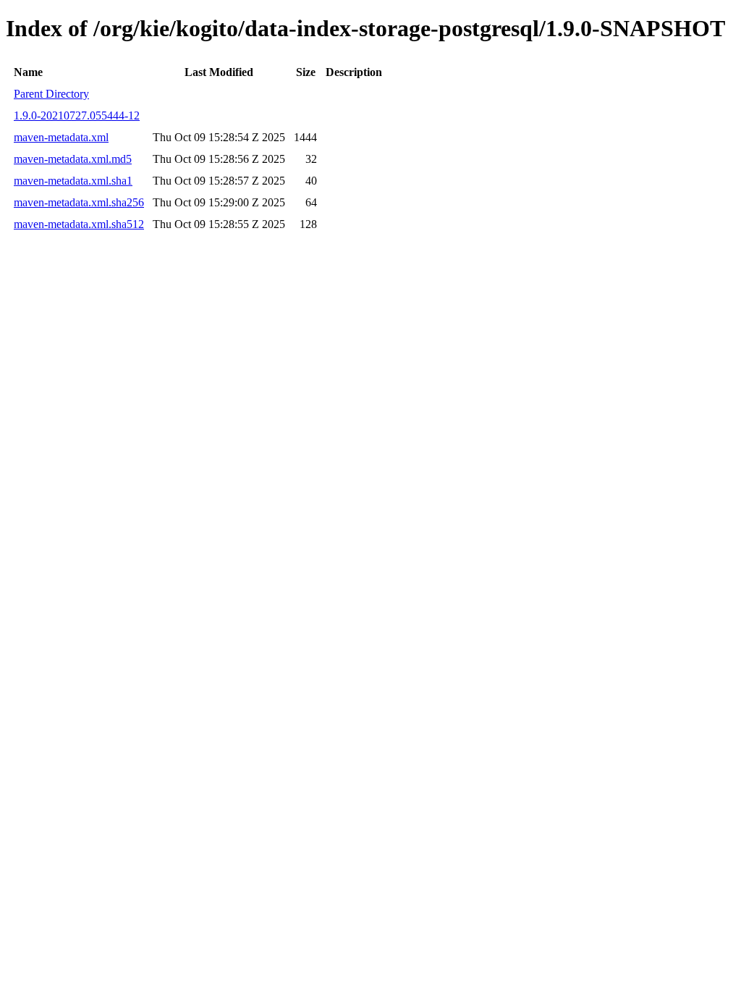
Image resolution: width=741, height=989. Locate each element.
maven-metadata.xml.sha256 (79, 202)
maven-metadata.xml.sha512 (79, 224)
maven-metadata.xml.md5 (73, 159)
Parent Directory (51, 94)
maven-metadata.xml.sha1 (73, 180)
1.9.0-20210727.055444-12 (77, 115)
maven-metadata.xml (61, 137)
